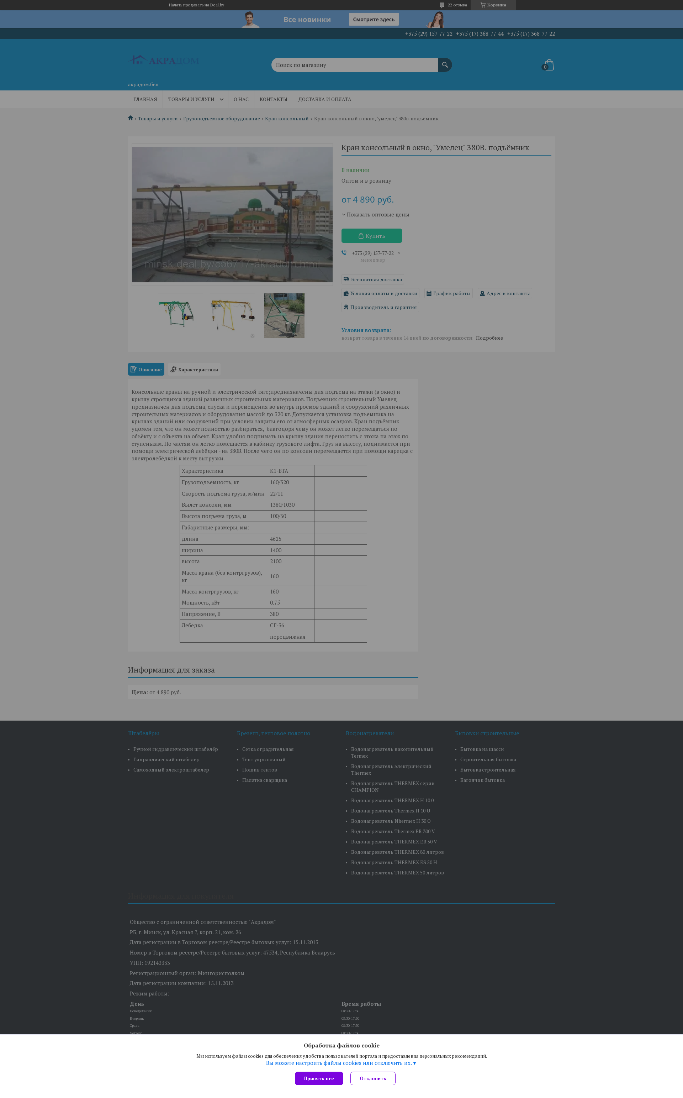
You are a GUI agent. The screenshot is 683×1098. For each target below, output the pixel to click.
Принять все (319, 1078)
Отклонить (373, 1078)
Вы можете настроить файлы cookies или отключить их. (339, 1063)
